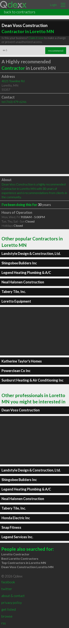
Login (53, 4)
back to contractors (19, 12)
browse (6, 616)
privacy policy (11, 602)
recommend (55, 50)
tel (14, 101)
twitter (6, 589)
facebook (8, 582)
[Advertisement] (34, 140)
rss (3, 623)
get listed (8, 609)
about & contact (13, 596)
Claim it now (36, 38)
